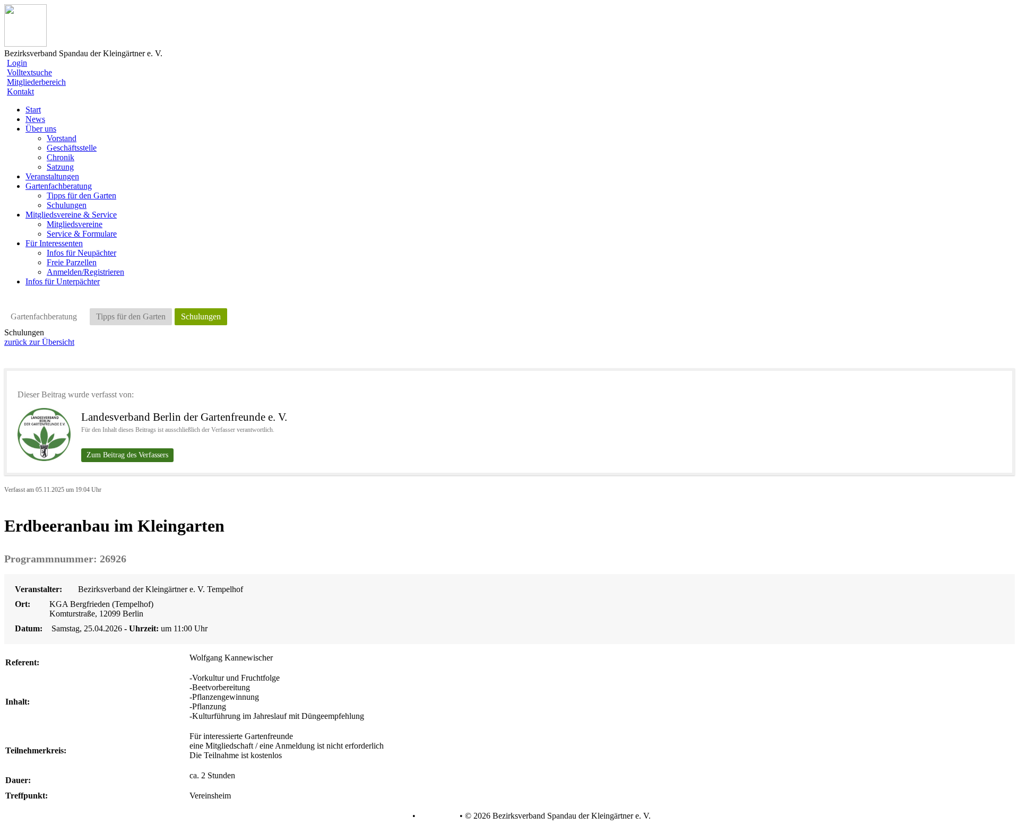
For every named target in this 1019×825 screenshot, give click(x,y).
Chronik (60, 157)
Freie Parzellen (72, 262)
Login (17, 62)
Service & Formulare (82, 233)
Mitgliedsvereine (74, 224)
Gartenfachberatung (44, 316)
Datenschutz (389, 816)
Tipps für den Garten (81, 195)
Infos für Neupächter (81, 252)
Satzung (60, 166)
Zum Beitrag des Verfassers (127, 455)
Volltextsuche (29, 72)
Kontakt (20, 91)
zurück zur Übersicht (39, 341)
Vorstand (61, 138)
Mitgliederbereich (36, 81)
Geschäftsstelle (72, 147)
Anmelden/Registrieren (85, 271)
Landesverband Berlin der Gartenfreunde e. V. (184, 417)
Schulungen (67, 205)
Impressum (436, 816)
